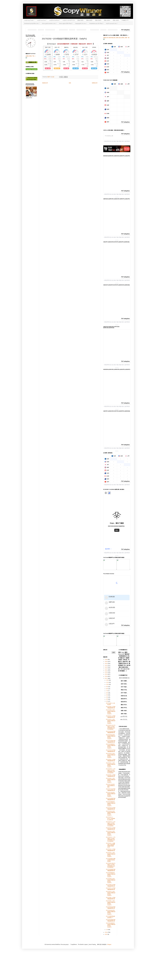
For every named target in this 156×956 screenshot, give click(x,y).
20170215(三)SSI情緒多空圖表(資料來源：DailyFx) (110, 813)
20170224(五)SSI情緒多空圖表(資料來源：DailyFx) (110, 736)
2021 (106, 670)
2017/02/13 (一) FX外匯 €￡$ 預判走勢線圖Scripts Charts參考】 (110, 839)
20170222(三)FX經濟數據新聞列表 (110, 750)
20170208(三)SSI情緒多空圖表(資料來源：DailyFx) (110, 880)
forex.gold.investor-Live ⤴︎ (49, 23)
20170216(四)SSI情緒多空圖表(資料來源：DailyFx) (110, 803)
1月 (107, 929)
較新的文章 (45, 83)
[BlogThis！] (62, 77)
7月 (107, 690)
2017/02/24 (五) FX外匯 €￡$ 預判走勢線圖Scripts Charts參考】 (110, 727)
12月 (107, 680)
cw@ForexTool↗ (41, 20)
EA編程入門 (125, 20)
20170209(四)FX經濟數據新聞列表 (110, 870)
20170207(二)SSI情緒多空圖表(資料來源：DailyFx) (110, 893)
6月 (107, 693)
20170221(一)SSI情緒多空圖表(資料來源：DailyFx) (110, 764)
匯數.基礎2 (89, 20)
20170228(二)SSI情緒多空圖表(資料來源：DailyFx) (110, 711)
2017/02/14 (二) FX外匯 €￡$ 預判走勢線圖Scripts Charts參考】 (110, 823)
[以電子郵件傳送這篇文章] (60, 77)
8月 (107, 688)
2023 (106, 665)
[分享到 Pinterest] (67, 77)
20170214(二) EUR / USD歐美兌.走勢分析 (110, 818)
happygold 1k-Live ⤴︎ (81, 23)
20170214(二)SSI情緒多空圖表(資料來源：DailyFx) (110, 833)
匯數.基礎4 (107, 20)
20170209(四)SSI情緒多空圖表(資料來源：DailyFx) (110, 874)
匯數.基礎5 (116, 20)
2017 (106, 678)
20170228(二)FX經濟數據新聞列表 (110, 707)
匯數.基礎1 (80, 20)
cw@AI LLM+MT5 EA (69, 20)
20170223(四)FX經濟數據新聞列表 (110, 741)
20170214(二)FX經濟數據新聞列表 (110, 828)
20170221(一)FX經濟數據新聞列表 (110, 760)
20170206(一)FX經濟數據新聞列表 (110, 898)
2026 (106, 659)
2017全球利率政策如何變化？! (110, 917)
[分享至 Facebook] (65, 77)
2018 (106, 676)
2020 (106, 672)
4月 (107, 697)
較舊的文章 (94, 83)
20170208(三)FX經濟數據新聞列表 (110, 885)
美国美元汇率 (32, 62)
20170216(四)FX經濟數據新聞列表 (110, 799)
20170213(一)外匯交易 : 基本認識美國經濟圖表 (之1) (110, 845)
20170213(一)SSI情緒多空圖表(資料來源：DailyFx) (110, 854)
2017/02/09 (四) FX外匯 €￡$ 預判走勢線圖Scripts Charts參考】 (110, 865)
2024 (106, 663)
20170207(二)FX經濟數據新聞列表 (110, 888)
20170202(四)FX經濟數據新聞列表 (110, 920)
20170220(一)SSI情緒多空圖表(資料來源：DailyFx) (110, 780)
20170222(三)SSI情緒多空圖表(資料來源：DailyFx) (110, 755)
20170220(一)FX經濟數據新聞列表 (110, 775)
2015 (106, 934)
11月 (107, 682)
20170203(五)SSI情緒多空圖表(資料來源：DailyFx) (110, 912)
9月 (107, 686)
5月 (107, 695)
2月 (107, 701)
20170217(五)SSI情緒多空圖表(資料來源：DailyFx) (110, 794)
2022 (106, 668)
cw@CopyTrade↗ (29, 20)
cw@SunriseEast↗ (54, 20)
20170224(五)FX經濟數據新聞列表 (110, 732)
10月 (107, 684)
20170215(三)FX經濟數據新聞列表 (110, 808)
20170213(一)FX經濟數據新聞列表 (110, 850)
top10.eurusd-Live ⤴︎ (111, 23)
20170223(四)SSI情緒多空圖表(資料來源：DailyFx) (110, 746)
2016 (106, 932)
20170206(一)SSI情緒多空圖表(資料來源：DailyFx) (110, 902)
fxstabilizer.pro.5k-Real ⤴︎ (96, 23)
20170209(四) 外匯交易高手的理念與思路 (110, 860)
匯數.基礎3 (98, 20)
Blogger (109, 944)
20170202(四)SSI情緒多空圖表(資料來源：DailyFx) (110, 925)
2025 (106, 661)
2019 (106, 674)
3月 (107, 699)
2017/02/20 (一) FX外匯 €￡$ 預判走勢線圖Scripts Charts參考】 (110, 770)
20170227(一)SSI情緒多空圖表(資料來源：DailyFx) (110, 721)
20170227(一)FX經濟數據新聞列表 (110, 716)
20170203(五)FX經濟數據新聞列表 (110, 907)
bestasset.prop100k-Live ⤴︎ (31, 23)
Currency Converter (31, 69)
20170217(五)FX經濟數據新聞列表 (110, 789)
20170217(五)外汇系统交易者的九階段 (110, 786)
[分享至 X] (63, 77)
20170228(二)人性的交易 (110, 704)
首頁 (70, 83)
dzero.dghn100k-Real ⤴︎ (65, 23)
